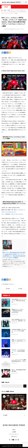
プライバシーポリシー (14, 434)
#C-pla (4, 284)
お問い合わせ (14, 436)
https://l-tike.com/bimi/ (17, 214)
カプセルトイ (11, 284)
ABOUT (14, 429)
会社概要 (14, 432)
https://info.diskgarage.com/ (9, 212)
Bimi (7, 284)
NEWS (6, 7)
